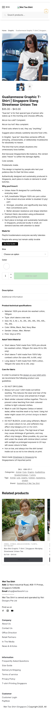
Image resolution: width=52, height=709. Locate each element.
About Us (6, 623)
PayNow (6, 701)
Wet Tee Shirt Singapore (15, 706)
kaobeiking (40, 478)
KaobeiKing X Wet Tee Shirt (28, 483)
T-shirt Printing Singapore (14, 683)
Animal (18, 472)
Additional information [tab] (12, 297)
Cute (24, 472)
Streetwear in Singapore (23, 457)
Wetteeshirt (8, 546)
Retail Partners (9, 637)
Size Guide (7, 665)
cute (18, 478)
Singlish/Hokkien (21, 475)
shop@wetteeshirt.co (18, 591)
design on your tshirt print (34, 375)
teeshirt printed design (14, 396)
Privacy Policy (8, 679)
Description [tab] (7, 290)
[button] (44, 37)
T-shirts (32, 475)
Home (4, 30)
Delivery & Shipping (11, 670)
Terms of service (10, 674)
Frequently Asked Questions (15, 661)
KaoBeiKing (40, 472)
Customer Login (9, 697)
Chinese (13, 544)
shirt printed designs (30, 414)
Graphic (11, 30)
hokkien (32, 478)
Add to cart (31, 276)
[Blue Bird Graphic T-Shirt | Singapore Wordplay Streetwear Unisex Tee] (23, 520)
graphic (24, 478)
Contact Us (7, 628)
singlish (25, 480)
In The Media (8, 641)
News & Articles (9, 646)
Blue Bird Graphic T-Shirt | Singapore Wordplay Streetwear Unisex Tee (23, 549)
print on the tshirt (29, 427)
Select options (23, 560)
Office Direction (9, 632)
